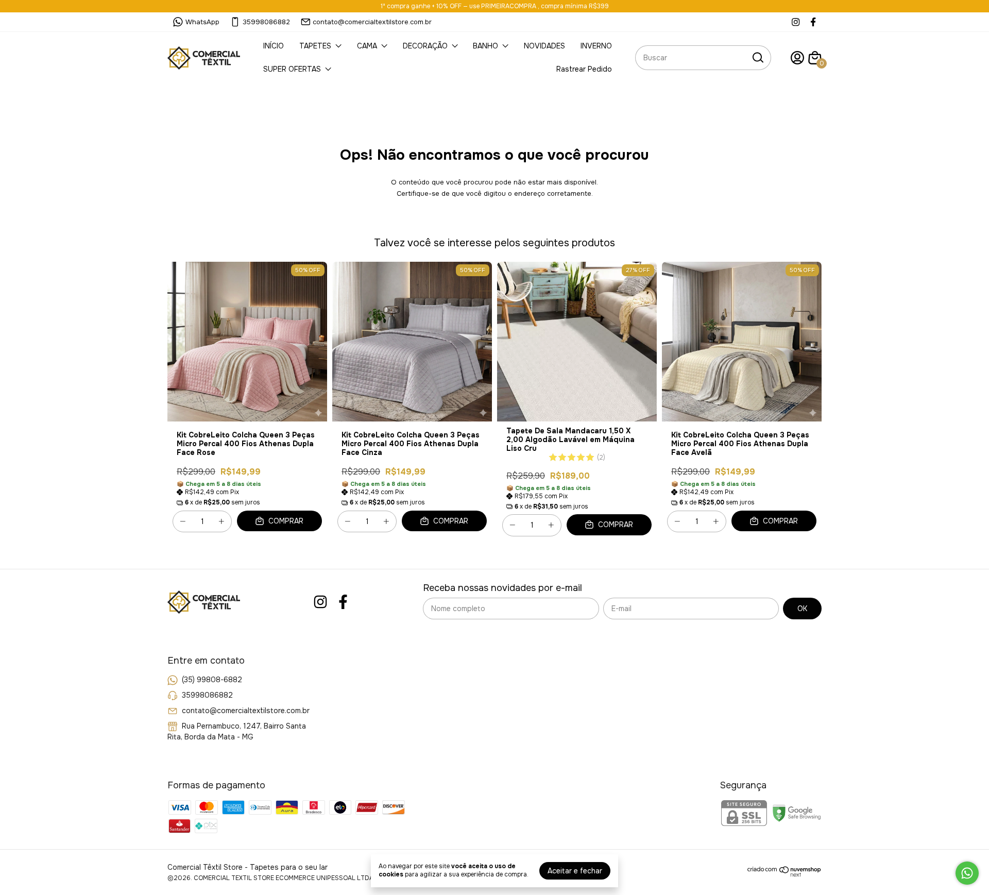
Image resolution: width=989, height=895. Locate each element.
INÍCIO (273, 45)
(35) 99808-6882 (212, 679)
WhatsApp (202, 22)
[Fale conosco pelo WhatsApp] (967, 873)
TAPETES (315, 45)
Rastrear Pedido (584, 69)
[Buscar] (757, 57)
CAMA (367, 45)
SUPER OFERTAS (292, 69)
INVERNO (596, 45)
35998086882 (266, 22)
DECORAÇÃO (425, 45)
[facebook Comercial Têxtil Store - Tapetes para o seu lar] (813, 21)
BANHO (485, 45)
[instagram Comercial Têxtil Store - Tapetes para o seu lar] (795, 21)
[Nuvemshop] (784, 874)
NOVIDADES (544, 45)
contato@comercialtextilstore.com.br (372, 22)
